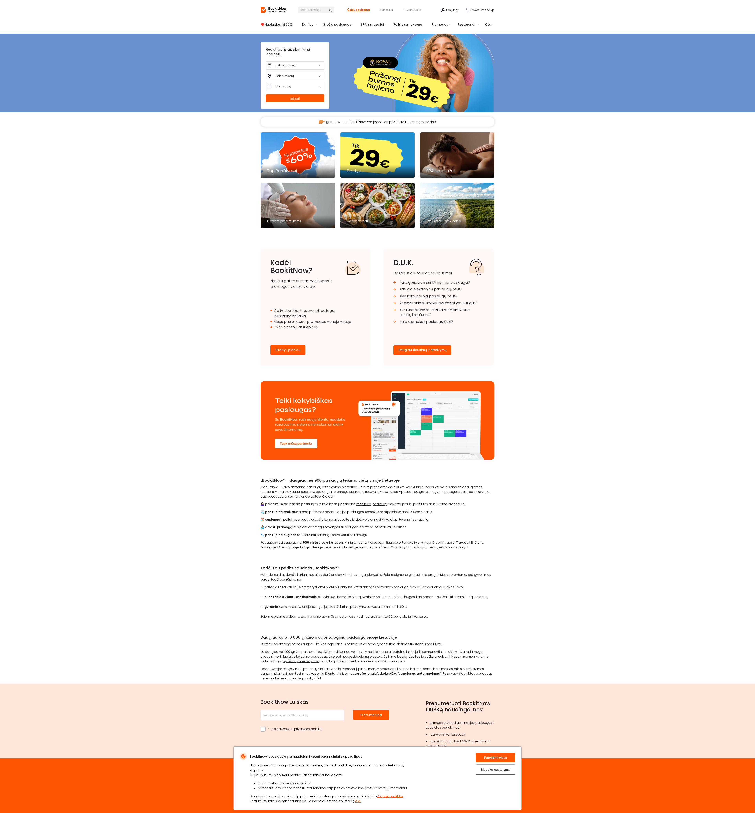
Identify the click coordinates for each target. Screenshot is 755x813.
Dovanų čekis (412, 10)
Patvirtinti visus (495, 757)
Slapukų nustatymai (495, 769)
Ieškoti (295, 98)
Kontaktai (386, 10)
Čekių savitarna (358, 10)
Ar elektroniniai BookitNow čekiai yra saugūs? (438, 302)
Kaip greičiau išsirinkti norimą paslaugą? (434, 282)
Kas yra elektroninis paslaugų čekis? (430, 289)
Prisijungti (452, 10)
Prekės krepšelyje (482, 10)
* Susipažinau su (295, 729)
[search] (330, 10)
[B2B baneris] (377, 459)
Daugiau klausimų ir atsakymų (422, 350)
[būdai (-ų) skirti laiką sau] (274, 10)
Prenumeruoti (371, 715)
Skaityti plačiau (287, 350)
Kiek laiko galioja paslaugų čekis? (428, 296)
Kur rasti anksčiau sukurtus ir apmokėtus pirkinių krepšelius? (434, 312)
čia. (358, 801)
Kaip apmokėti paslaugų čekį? (426, 321)
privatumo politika (308, 729)
